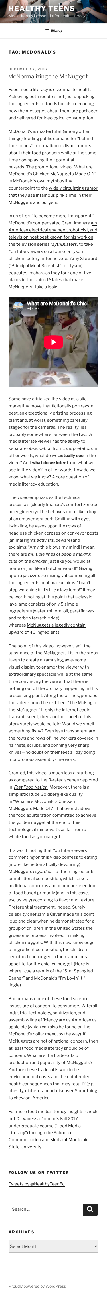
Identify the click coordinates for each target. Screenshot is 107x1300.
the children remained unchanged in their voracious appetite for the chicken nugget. (48, 956)
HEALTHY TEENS (42, 8)
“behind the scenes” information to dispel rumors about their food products (51, 145)
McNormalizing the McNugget (48, 76)
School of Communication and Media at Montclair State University (48, 1139)
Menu (56, 31)
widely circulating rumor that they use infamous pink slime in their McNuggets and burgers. (53, 195)
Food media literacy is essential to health (49, 89)
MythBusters (64, 244)
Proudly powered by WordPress (37, 1286)
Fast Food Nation (31, 787)
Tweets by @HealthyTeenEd (37, 1184)
